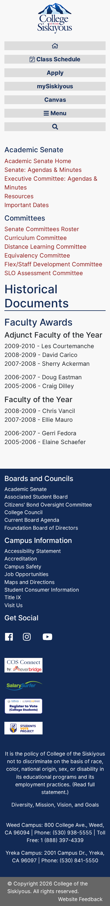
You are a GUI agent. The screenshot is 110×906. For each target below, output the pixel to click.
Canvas (55, 99)
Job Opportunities (26, 574)
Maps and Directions (29, 582)
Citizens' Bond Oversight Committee (48, 505)
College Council (23, 512)
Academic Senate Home (37, 161)
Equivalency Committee (37, 255)
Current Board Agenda (31, 520)
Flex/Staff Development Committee (53, 264)
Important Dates (26, 205)
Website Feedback (80, 899)
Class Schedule (57, 59)
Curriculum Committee (35, 237)
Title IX (12, 597)
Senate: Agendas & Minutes (43, 169)
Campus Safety (22, 566)
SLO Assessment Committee (43, 273)
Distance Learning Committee (45, 246)
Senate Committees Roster (41, 229)
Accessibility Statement (32, 551)
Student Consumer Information (41, 590)
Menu (57, 113)
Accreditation (20, 559)
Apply (55, 72)
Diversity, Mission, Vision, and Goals (55, 805)
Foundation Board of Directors (41, 528)
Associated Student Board (36, 497)
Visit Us (13, 605)
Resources (18, 196)
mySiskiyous (55, 86)
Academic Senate (25, 489)
